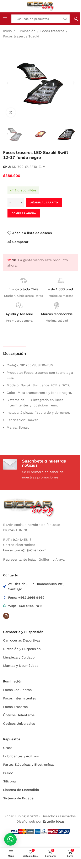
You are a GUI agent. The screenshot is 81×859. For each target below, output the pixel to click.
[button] (7, 83)
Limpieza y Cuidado (19, 657)
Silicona (9, 781)
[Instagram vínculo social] (6, 616)
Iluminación (26, 31)
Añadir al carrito (44, 202)
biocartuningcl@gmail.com (24, 550)
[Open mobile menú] (5, 19)
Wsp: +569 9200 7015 (25, 606)
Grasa (7, 748)
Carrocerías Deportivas (21, 640)
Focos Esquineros (17, 690)
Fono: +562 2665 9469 (26, 597)
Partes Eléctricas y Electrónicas (28, 764)
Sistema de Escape (18, 798)
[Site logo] (40, 6)
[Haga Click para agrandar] (11, 112)
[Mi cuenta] (76, 19)
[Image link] (29, 508)
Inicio (7, 31)
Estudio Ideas (54, 821)
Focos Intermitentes (19, 698)
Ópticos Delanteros (18, 715)
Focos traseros (52, 31)
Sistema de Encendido (21, 790)
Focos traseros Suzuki (21, 36)
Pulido (8, 773)
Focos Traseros (15, 707)
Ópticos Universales (19, 724)
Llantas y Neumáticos (20, 666)
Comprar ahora (24, 213)
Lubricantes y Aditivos (21, 756)
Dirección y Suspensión (22, 649)
